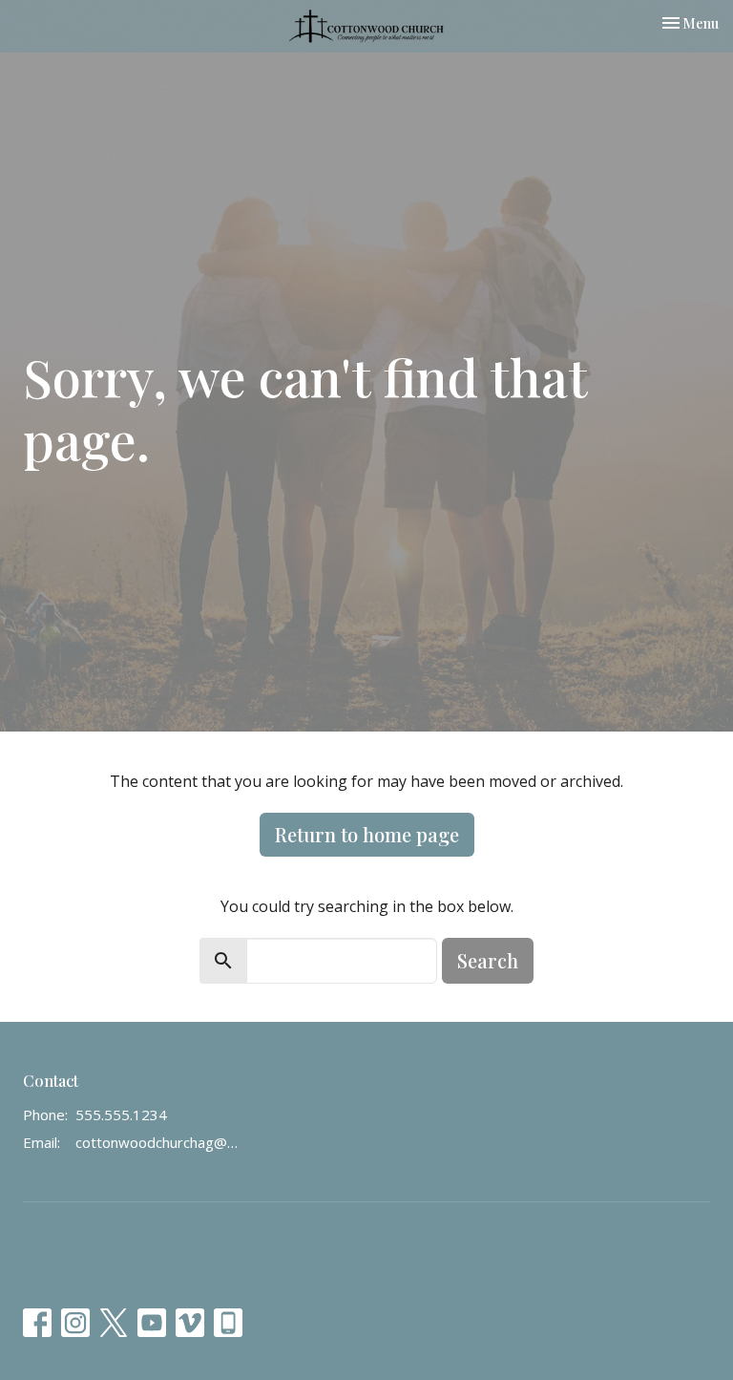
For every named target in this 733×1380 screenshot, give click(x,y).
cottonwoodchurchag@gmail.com (157, 1142)
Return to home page (367, 834)
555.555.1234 (121, 1114)
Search (487, 960)
